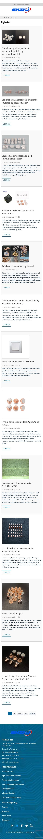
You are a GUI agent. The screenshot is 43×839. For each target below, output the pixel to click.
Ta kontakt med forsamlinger (13, 784)
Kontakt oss (6, 816)
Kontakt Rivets (7, 771)
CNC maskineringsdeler (11, 797)
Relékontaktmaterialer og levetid (18, 266)
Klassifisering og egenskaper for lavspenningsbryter (17, 549)
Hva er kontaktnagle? (12, 613)
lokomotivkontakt (8, 793)
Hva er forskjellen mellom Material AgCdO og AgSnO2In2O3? (19, 677)
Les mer (6, 75)
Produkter (5, 811)
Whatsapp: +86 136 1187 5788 (12, 759)
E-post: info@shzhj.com (10, 749)
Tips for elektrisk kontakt (11, 776)
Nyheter (12, 17)
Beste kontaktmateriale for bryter (18, 361)
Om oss (5, 807)
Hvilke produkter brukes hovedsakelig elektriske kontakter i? (20, 302)
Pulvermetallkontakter (10, 780)
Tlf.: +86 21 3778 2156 (10, 752)
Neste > (20, 713)
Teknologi (5, 820)
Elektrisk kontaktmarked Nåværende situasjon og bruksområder (19, 101)
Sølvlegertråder (8, 789)
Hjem (3, 17)
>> (26, 713)
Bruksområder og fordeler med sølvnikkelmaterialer (17, 157)
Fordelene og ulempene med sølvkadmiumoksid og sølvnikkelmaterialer (15, 51)
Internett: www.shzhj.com (10, 762)
